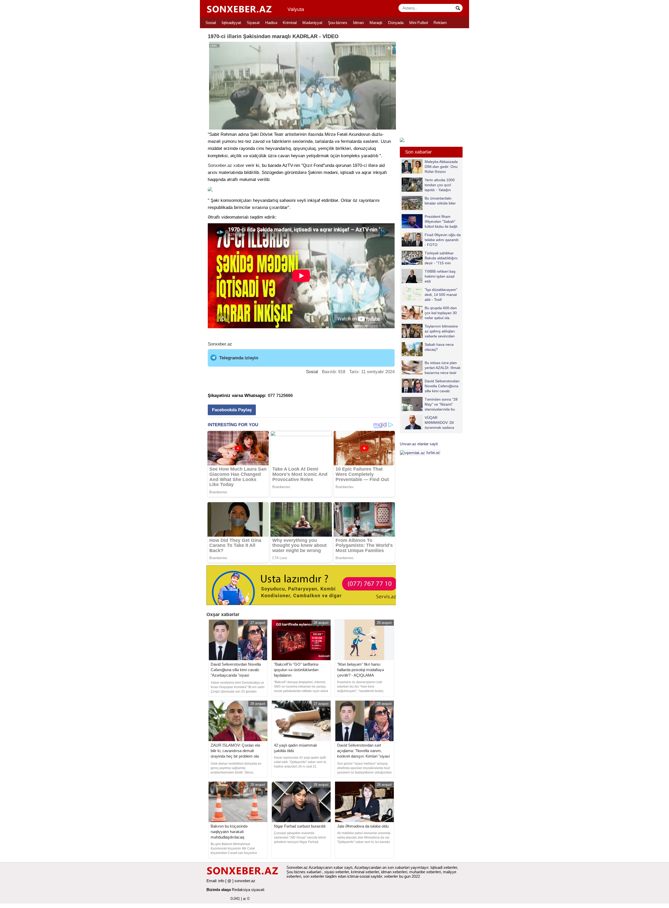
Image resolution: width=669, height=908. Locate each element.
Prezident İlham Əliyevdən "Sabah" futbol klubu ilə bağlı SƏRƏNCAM (441, 221)
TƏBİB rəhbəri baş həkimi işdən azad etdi (440, 276)
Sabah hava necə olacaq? (439, 347)
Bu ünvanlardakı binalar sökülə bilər (440, 200)
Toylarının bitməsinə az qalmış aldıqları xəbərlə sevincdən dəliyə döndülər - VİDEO (430, 331)
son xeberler (313, 876)
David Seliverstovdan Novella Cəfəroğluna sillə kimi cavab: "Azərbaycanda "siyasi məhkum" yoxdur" (430, 386)
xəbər (238, 165)
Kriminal (290, 22)
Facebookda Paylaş (232, 409)
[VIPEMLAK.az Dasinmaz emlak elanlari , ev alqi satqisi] (412, 452)
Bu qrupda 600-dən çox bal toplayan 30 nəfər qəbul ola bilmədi (441, 313)
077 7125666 (280, 395)
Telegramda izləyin (238, 357)
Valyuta (295, 9)
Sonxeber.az (220, 165)
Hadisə (271, 22)
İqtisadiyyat (231, 22)
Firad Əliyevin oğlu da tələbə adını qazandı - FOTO (443, 240)
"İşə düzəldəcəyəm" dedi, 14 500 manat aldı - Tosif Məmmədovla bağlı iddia (429, 294)
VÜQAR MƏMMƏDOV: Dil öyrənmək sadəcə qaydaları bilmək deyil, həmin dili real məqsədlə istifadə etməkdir (428, 422)
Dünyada (395, 22)
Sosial (210, 22)
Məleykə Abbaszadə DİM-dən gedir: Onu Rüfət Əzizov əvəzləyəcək (441, 166)
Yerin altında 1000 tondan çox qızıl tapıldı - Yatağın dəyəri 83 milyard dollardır (428, 185)
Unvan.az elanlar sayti (419, 444)
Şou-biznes (337, 22)
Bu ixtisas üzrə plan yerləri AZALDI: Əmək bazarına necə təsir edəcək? (442, 367)
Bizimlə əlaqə (218, 889)
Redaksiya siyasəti (248, 889)
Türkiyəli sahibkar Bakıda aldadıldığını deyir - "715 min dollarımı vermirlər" (441, 258)
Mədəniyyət (312, 22)
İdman (358, 22)
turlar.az (433, 452)
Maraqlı (376, 22)
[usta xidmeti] (304, 585)
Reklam (440, 22)
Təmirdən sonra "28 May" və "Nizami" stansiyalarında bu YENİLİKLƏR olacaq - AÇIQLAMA (431, 404)
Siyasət (253, 22)
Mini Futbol (418, 22)
